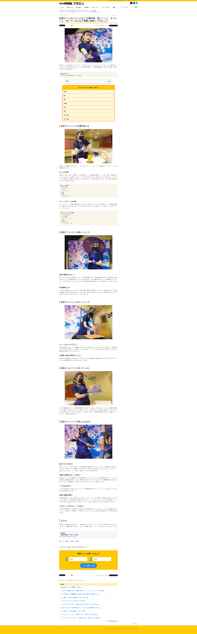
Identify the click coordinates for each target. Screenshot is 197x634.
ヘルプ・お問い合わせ (107, 628)
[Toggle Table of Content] (108, 81)
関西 (88, 111)
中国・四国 (88, 115)
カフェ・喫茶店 (69, 580)
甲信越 (88, 103)
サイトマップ (113, 628)
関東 (88, 99)
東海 (88, 107)
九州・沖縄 (88, 119)
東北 (88, 95)
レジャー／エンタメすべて (79, 580)
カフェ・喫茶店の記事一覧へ (112, 621)
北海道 (88, 91)
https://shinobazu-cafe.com (69, 536)
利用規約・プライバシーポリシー (122, 628)
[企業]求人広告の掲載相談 (133, 628)
